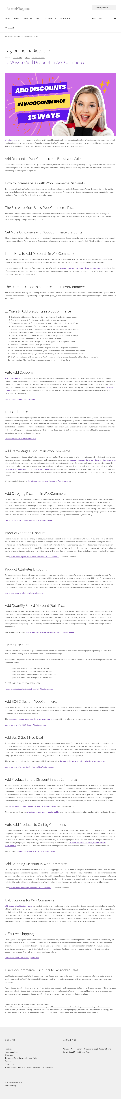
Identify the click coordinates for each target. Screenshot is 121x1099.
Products (27, 18)
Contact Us (65, 18)
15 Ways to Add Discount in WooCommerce (45, 62)
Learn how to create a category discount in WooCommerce (28, 520)
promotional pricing (52, 1012)
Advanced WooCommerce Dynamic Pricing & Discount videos (29, 1067)
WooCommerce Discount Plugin (37, 1004)
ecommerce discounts (41, 1009)
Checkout (9, 1055)
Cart (38, 18)
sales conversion (66, 1012)
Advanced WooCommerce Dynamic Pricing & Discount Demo (87, 1049)
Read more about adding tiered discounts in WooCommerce (29, 689)
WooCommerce (11, 140)
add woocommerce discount (60, 1007)
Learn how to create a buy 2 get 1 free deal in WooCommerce (29, 767)
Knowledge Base (11, 1052)
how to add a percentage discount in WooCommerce (49, 481)
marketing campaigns (69, 1009)
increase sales (55, 1009)
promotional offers (37, 1012)
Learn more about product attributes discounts (24, 593)
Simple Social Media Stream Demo (76, 1052)
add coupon (13, 1007)
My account (10, 28)
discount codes (10, 1009)
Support (49, 18)
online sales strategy (101, 1009)
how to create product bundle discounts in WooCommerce (32, 806)
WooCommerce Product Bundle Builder (43, 812)
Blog (16, 18)
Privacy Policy (10, 1085)
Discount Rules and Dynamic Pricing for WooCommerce (83, 268)
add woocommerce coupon (39, 1007)
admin (27, 58)
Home (7, 18)
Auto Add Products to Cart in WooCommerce (37, 851)
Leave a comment (38, 58)
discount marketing (24, 1009)
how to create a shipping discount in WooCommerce (30, 887)
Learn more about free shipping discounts (22, 957)
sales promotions (79, 1012)
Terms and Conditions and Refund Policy (21, 1058)
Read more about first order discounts (20, 438)
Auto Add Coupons (12, 378)
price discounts (23, 1012)
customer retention (102, 1007)
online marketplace (85, 1009)
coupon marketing (88, 1007)
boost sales (76, 1007)
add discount (23, 1007)
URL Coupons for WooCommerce (18, 906)
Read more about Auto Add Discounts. (20, 399)
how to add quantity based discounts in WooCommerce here (50, 632)
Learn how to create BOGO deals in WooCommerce (25, 725)
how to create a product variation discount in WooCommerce (34, 557)
